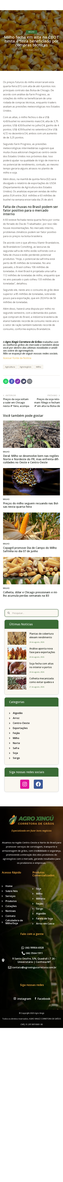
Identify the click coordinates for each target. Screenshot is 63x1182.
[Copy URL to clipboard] (17, 381)
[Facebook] (38, 784)
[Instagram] (24, 784)
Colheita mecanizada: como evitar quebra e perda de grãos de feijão (41, 684)
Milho (31, 32)
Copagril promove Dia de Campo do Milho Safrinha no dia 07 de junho (30, 549)
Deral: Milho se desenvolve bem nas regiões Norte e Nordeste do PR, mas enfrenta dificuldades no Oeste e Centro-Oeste (31, 459)
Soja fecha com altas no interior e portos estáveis (41, 667)
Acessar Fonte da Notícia (17, 358)
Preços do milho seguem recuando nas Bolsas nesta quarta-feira (31, 505)
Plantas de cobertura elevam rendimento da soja (41, 637)
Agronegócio (25, 366)
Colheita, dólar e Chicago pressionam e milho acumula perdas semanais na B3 (30, 594)
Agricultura (10, 366)
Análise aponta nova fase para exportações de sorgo (42, 652)
